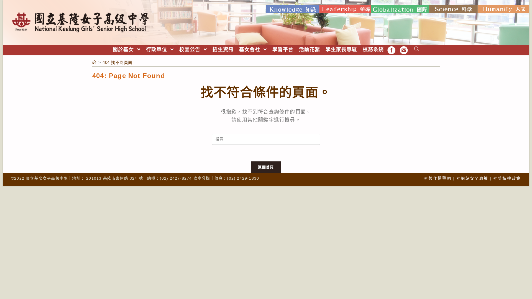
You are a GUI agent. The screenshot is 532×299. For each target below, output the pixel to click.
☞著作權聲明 (437, 178)
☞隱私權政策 (507, 178)
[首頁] (94, 62)
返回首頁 (266, 167)
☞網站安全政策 (472, 178)
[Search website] (416, 50)
